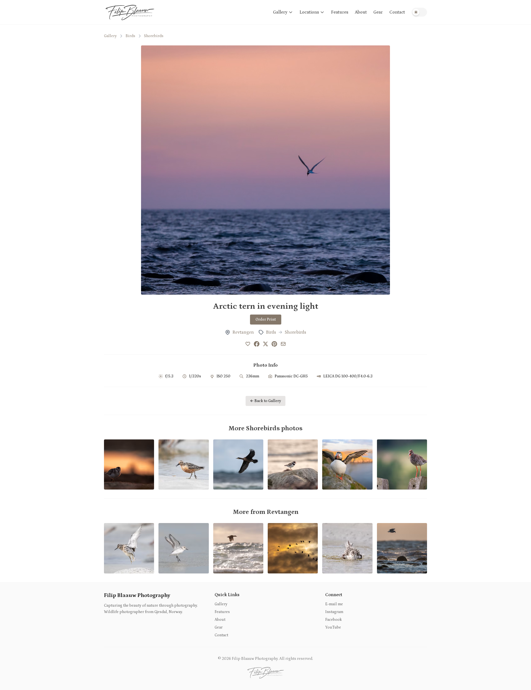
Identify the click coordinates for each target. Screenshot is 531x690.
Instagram (334, 612)
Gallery (280, 12)
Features (339, 12)
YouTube (333, 627)
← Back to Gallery (265, 401)
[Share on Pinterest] (274, 344)
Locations (309, 12)
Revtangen (243, 332)
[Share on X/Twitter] (265, 344)
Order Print (266, 319)
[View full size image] (265, 170)
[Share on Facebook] (257, 344)
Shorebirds (153, 36)
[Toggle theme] (419, 12)
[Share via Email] (283, 344)
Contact (397, 12)
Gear (378, 12)
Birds (130, 36)
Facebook (333, 619)
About (361, 12)
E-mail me (334, 604)
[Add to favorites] (248, 344)
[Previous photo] (153, 170)
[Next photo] (378, 170)
